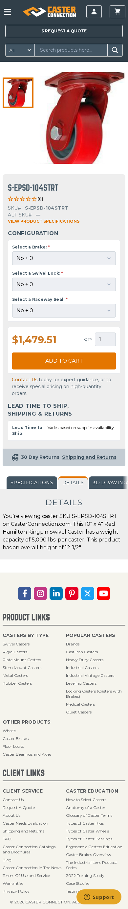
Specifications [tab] (32, 483)
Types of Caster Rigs (85, 823)
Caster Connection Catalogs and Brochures (29, 849)
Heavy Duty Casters (84, 659)
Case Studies (77, 883)
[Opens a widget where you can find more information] (98, 897)
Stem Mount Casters (22, 667)
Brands (72, 644)
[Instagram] (40, 593)
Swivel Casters (16, 644)
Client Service (23, 791)
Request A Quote (19, 807)
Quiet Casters (79, 712)
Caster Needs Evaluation (25, 823)
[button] (18, 92)
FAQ (7, 838)
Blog (7, 859)
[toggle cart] (117, 11)
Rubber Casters (17, 683)
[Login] (94, 11)
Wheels (9, 730)
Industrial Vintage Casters (90, 675)
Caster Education (92, 791)
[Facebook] (24, 593)
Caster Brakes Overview (88, 854)
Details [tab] (73, 483)
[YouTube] (103, 593)
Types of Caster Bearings (89, 838)
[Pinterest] (71, 593)
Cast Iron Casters (82, 651)
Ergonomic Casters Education (94, 846)
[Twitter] (87, 593)
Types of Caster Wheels (87, 831)
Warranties (13, 883)
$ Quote (64, 30)
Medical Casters (80, 704)
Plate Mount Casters (22, 659)
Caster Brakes (16, 738)
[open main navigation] (7, 12)
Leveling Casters (81, 683)
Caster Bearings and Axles (27, 754)
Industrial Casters (82, 667)
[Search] (115, 50)
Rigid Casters (15, 651)
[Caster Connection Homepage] (49, 11)
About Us (11, 815)
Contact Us (24, 380)
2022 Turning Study (85, 875)
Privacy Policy (16, 891)
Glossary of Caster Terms (89, 815)
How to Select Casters (86, 799)
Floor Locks (13, 746)
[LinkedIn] (56, 593)
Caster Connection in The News (32, 867)
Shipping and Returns (23, 831)
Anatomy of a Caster (85, 807)
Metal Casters (15, 675)
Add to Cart (64, 361)
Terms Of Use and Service (26, 875)
